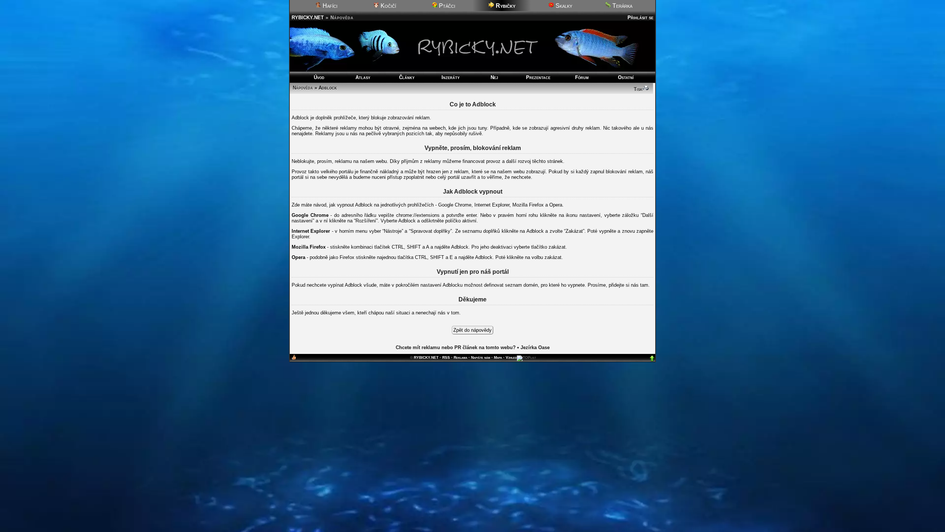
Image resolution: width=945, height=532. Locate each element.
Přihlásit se (640, 17)
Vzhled (511, 357)
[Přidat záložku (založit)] (294, 359)
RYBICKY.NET (308, 17)
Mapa (498, 357)
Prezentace (538, 77)
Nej (494, 77)
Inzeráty (450, 77)
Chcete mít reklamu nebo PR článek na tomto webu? (456, 347)
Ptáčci (446, 6)
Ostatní (626, 77)
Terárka (621, 6)
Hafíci (329, 6)
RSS (446, 357)
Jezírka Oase (535, 347)
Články (407, 77)
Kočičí (387, 6)
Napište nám (480, 357)
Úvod (319, 77)
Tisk (638, 89)
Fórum (582, 77)
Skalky (563, 6)
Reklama (460, 357)
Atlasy (362, 77)
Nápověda (303, 88)
